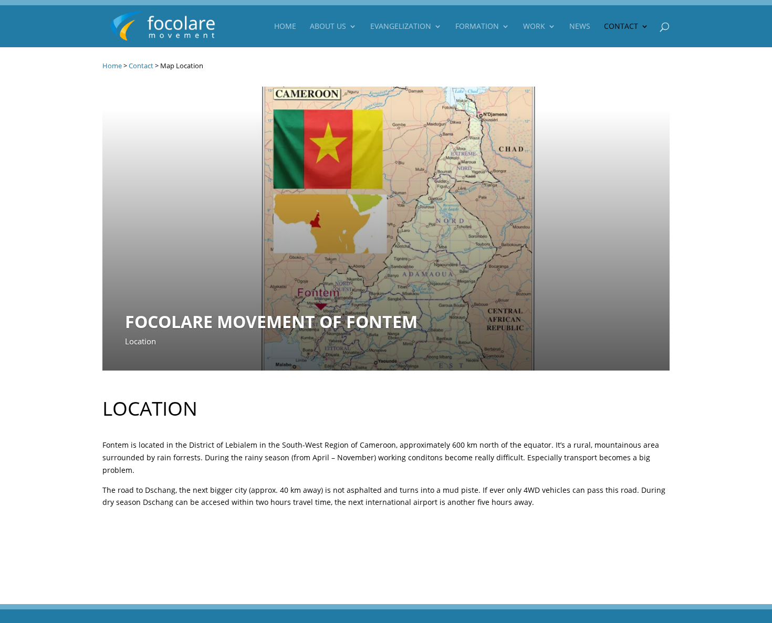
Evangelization (400, 27)
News (579, 27)
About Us (328, 27)
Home (285, 27)
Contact (621, 27)
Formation (477, 27)
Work (534, 27)
